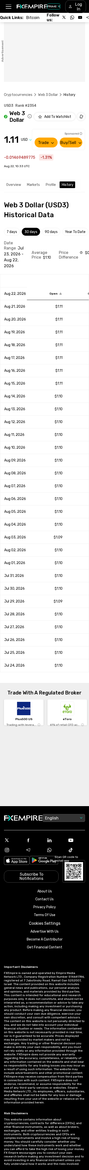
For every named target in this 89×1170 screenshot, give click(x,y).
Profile (51, 185)
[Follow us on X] (64, 17)
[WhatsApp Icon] (55, 850)
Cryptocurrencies (18, 95)
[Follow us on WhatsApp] (72, 17)
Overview (13, 185)
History (67, 185)
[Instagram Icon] (12, 850)
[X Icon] (12, 840)
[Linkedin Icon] (55, 840)
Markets (33, 185)
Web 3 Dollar (48, 95)
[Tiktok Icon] (76, 850)
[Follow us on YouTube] (80, 17)
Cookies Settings (44, 923)
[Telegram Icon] (34, 850)
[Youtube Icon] (76, 840)
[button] (8, 6)
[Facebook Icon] (34, 840)
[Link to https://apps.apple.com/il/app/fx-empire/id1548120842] (16, 861)
